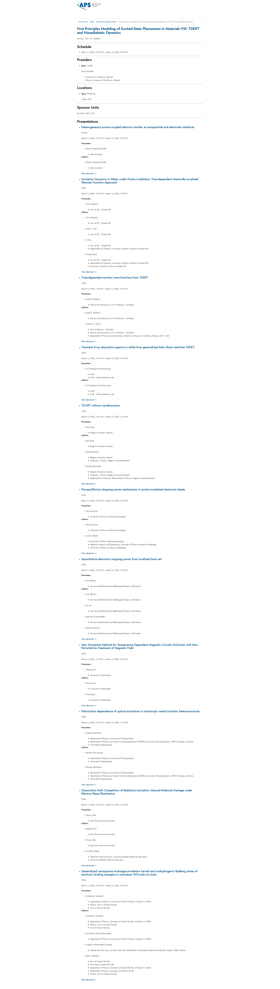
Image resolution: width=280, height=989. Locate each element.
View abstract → (88, 173)
